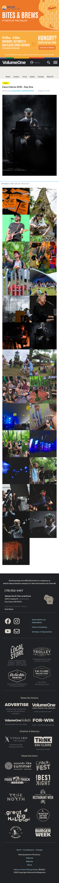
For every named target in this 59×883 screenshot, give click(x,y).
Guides (41, 76)
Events (16, 76)
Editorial (29, 858)
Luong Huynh (16, 91)
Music (6, 83)
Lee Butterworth (27, 91)
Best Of (50, 76)
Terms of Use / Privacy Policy (26, 869)
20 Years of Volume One (42, 632)
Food (24, 76)
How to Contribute (39, 627)
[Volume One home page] (15, 63)
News (8, 76)
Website (29, 861)
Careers (39, 850)
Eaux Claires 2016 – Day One (17, 86)
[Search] (48, 62)
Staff (19, 850)
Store (29, 865)
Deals (32, 76)
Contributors (28, 850)
